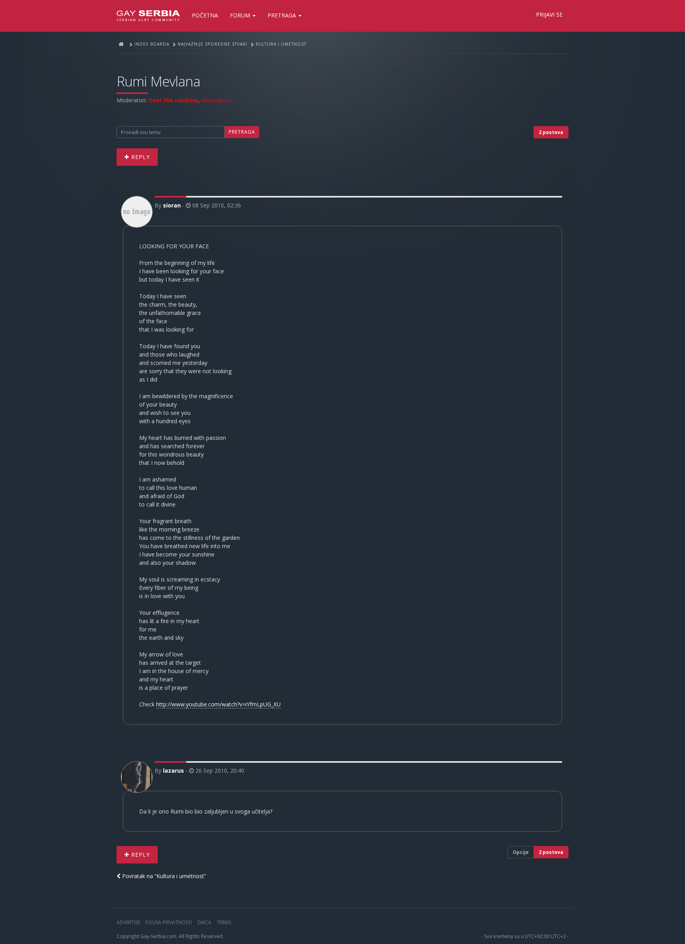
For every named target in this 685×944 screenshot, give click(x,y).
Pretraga (283, 15)
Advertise (128, 922)
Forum (241, 15)
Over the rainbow (173, 100)
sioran (172, 205)
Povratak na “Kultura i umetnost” (163, 876)
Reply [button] (139, 157)
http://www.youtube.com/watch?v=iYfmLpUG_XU (218, 704)
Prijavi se (549, 14)
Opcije (521, 852)
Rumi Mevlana (158, 81)
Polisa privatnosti (168, 922)
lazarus (173, 770)
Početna (205, 15)
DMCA (204, 922)
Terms (224, 922)
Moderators (216, 100)
